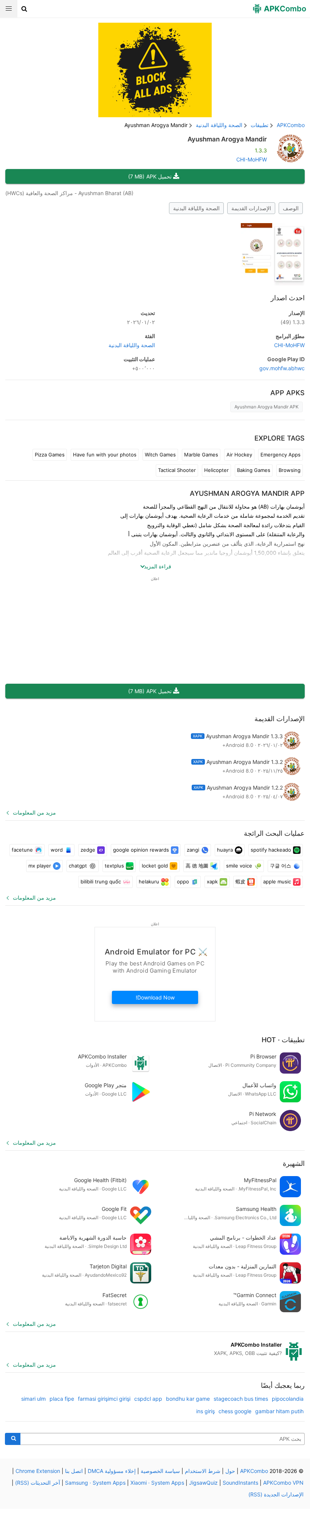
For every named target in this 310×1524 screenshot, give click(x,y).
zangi (193, 850)
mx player (39, 866)
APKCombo (291, 125)
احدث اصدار (288, 298)
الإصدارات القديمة (251, 208)
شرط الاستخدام (202, 1471)
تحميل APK (150, 176)
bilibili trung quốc (101, 881)
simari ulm (33, 1398)
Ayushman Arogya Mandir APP (247, 493)
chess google (235, 1411)
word (57, 850)
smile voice (239, 866)
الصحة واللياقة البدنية (196, 208)
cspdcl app (148, 1398)
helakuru (149, 881)
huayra (225, 850)
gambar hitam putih (279, 1411)
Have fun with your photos (104, 455)
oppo (183, 881)
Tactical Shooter (177, 470)
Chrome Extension (38, 1471)
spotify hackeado (271, 850)
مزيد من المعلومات (34, 812)
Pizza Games (50, 455)
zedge (88, 850)
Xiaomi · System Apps (157, 1482)
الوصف (291, 208)
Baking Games (253, 470)
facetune (22, 850)
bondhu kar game (188, 1398)
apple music (277, 881)
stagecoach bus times (241, 1398)
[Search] (12, 1439)
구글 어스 (280, 866)
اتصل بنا (74, 1471)
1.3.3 (293, 322)
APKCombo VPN (283, 1482)
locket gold (155, 866)
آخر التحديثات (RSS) (37, 1482)
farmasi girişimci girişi (104, 1398)
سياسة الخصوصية (160, 1471)
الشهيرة (294, 1163)
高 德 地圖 (197, 866)
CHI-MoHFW (251, 159)
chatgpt (78, 866)
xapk (212, 881)
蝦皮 (240, 881)
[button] (24, 8)
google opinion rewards (141, 850)
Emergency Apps (280, 455)
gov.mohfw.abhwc (282, 368)
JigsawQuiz (203, 1482)
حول (230, 1471)
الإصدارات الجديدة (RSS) (276, 1494)
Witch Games (160, 455)
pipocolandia (288, 1398)
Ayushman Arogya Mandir (227, 139)
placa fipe (62, 1398)
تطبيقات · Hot (283, 1040)
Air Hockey (239, 455)
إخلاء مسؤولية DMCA (112, 1471)
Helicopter (216, 470)
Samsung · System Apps (95, 1482)
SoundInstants (240, 1482)
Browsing (290, 470)
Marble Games (201, 455)
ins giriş (205, 1411)
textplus (114, 866)
